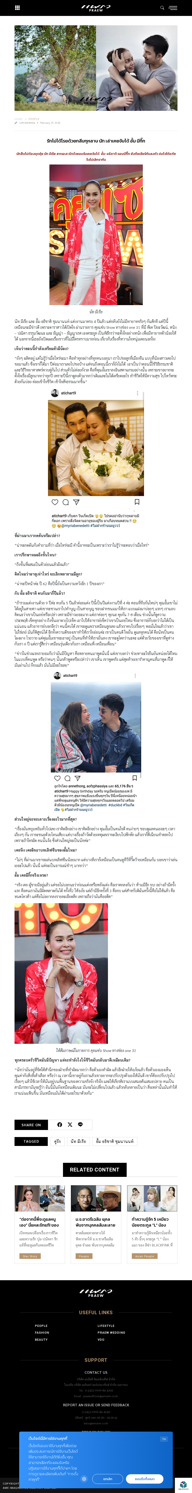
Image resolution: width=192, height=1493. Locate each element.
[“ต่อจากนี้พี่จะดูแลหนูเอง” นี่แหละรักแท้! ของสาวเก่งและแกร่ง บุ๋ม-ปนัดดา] (40, 1198)
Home (19, 119)
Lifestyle (106, 1326)
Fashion (42, 1332)
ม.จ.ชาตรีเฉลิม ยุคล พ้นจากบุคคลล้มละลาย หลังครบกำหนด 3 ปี (95, 1225)
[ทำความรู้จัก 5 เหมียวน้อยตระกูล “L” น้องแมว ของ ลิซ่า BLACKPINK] (152, 1198)
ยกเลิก (107, 1479)
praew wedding (111, 1332)
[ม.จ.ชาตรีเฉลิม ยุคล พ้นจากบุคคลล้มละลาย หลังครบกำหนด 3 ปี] (96, 1198)
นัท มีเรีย (78, 1141)
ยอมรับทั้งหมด (145, 1479)
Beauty (41, 1339)
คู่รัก (57, 1141)
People (34, 119)
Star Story (30, 1256)
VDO (101, 1339)
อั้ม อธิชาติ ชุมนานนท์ (115, 1141)
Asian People (144, 1256)
